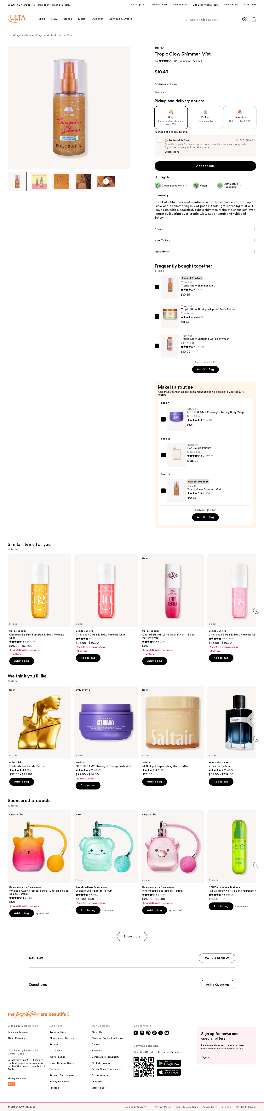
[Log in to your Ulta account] (244, 18)
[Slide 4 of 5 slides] (83, 181)
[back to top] (252, 1099)
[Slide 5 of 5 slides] (106, 181)
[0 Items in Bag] (254, 19)
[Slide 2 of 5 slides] (39, 181)
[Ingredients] (205, 251)
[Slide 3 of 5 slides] (61, 181)
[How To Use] (205, 240)
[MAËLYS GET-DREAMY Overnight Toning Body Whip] (106, 733)
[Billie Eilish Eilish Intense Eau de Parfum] (39, 731)
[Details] (205, 229)
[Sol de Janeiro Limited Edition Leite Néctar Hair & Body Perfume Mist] (172, 605)
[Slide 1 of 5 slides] (17, 181)
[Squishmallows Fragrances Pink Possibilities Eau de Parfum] (172, 857)
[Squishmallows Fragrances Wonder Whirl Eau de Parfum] (106, 857)
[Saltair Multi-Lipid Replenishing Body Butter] (172, 731)
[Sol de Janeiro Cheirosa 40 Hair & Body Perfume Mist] (106, 603)
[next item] (256, 611)
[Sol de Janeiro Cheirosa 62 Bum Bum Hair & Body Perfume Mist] (39, 605)
